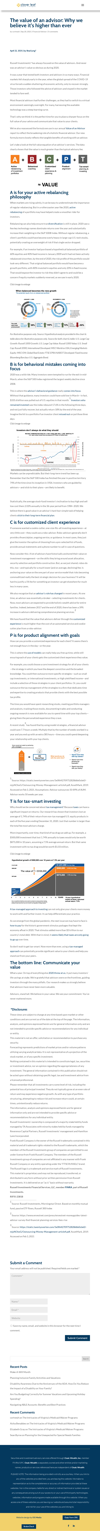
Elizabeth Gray (17, 1429)
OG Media (36, 1517)
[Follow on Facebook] (68, 1526)
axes (76, 807)
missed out (64, 414)
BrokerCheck (29, 1526)
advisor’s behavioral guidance (42, 390)
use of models (34, 652)
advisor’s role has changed (49, 593)
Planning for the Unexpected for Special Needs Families (52, 1435)
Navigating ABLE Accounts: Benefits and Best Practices (38, 1404)
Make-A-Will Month (20, 1372)
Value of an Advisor (75, 128)
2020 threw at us (57, 972)
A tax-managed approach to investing (29, 909)
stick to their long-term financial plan (35, 515)
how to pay (15, 925)
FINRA (68, 1187)
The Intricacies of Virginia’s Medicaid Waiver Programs (50, 1417)
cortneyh (16, 31)
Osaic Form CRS (71, 1517)
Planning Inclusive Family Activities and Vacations (35, 1377)
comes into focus (72, 390)
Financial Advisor (40, 31)
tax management (54, 807)
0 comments (53, 31)
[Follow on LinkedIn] (74, 1526)
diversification (55, 223)
